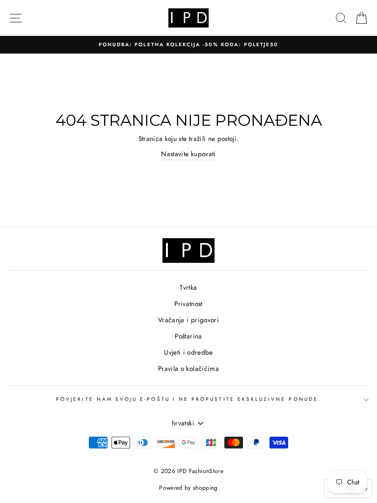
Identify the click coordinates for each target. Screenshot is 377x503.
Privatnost (188, 303)
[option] (188, 45)
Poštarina (188, 336)
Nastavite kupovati (188, 154)
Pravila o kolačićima (188, 368)
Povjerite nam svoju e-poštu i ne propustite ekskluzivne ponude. (188, 399)
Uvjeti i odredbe (188, 352)
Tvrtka (188, 287)
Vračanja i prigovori (188, 320)
